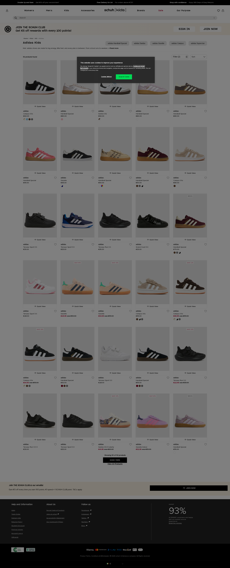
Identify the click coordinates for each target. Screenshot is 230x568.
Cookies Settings (106, 76)
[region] (116, 70)
